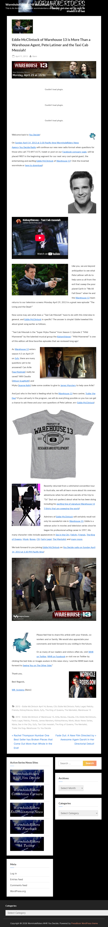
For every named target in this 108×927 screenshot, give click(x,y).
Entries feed (16, 879)
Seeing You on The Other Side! (37, 665)
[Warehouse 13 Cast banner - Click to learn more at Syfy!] (54, 589)
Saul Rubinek (19, 372)
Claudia (70, 717)
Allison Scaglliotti (21, 381)
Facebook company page (74, 152)
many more (76, 539)
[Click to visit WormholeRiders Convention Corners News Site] (27, 798)
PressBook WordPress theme (84, 923)
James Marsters (68, 385)
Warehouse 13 (63, 161)
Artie (57, 717)
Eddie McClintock (44, 161)
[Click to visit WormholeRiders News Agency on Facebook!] (27, 833)
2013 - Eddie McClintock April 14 (30, 706)
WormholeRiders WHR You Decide (27, 4)
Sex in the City (62, 535)
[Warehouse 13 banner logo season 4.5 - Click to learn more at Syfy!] (54, 70)
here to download (33, 165)
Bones (33, 539)
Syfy (17, 358)
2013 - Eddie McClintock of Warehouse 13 (34, 717)
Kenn (34, 56)
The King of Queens (54, 710)
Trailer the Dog (18, 728)
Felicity (73, 535)
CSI (38, 539)
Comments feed (18, 885)
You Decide (34, 135)
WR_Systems (18, 690)
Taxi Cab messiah (46, 724)
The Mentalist (59, 539)
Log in (13, 873)
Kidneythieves (64, 337)
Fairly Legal (46, 539)
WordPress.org (18, 891)
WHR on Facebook (56, 656)
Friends (82, 535)
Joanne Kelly (25, 385)
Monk (26, 539)
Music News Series (83, 720)
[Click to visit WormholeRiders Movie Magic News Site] (27, 781)
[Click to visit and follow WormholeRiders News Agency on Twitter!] (27, 850)
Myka (14, 724)
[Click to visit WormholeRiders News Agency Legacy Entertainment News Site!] (27, 815)
